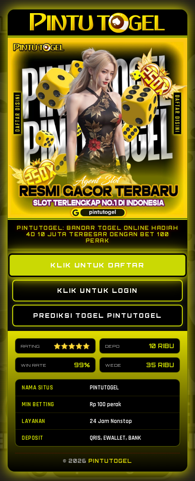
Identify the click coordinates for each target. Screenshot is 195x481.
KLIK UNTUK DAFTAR (97, 265)
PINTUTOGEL (110, 461)
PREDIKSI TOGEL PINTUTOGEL (97, 315)
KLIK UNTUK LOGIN (97, 290)
